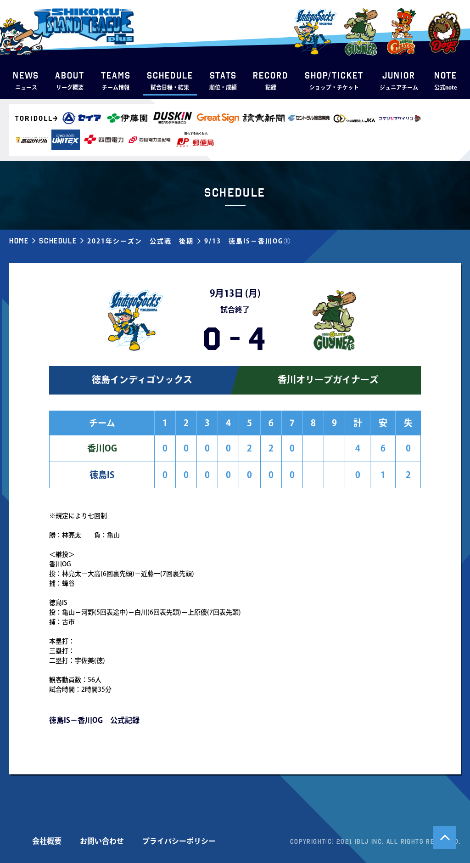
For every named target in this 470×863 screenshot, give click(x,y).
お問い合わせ (102, 841)
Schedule (58, 241)
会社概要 (47, 841)
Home (18, 241)
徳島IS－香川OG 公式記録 (94, 720)
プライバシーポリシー (179, 841)
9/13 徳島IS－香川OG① (247, 241)
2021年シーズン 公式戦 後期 (140, 241)
